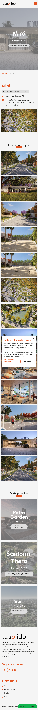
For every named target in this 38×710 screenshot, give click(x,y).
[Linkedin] (4, 670)
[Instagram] (9, 670)
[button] (15, 91)
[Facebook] (14, 670)
